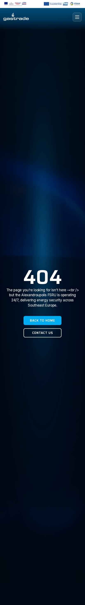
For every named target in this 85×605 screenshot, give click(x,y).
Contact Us (42, 332)
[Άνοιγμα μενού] (77, 17)
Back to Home (42, 320)
